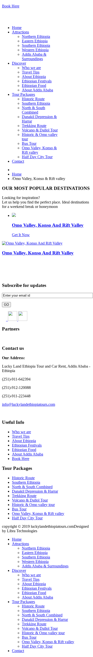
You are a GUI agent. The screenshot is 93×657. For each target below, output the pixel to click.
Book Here (10, 6)
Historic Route (23, 478)
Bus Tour (19, 509)
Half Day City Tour (27, 518)
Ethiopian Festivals (27, 445)
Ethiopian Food (24, 450)
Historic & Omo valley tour (33, 505)
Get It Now (21, 235)
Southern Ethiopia (26, 482)
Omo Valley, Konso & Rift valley (38, 513)
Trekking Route (24, 496)
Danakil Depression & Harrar (35, 491)
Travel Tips (21, 436)
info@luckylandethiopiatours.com (28, 404)
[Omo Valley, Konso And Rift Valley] (14, 215)
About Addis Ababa (27, 454)
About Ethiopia (24, 441)
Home (17, 174)
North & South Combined (32, 487)
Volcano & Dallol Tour (30, 500)
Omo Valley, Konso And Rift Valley (48, 225)
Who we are (21, 432)
